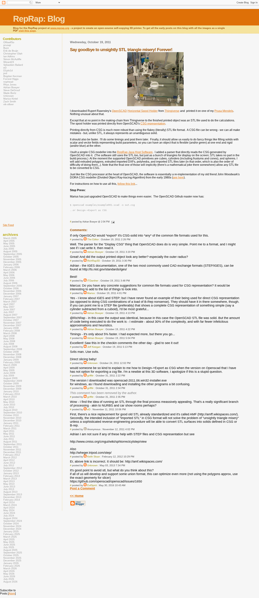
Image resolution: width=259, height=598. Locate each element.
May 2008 (8, 338)
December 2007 (12, 325)
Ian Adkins (9, 56)
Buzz (6, 48)
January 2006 (11, 264)
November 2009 (12, 386)
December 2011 (12, 452)
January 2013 (11, 473)
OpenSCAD (119, 110)
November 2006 (12, 291)
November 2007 (12, 322)
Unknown (92, 363)
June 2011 (9, 436)
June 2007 (9, 309)
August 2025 (10, 550)
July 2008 (8, 344)
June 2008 (9, 341)
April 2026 (9, 571)
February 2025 (11, 534)
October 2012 (11, 470)
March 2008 (10, 333)
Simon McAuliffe (12, 59)
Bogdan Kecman (12, 76)
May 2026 (8, 573)
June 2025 (9, 544)
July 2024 (8, 515)
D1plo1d (8, 70)
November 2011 (12, 449)
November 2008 (12, 354)
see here (178, 177)
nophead (8, 81)
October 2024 (11, 523)
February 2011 (11, 426)
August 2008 (10, 346)
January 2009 (11, 359)
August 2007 (10, 315)
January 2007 (11, 296)
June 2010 (9, 404)
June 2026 (9, 576)
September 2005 (12, 254)
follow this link (126, 183)
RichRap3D (93, 260)
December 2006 (12, 293)
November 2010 (12, 418)
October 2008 (11, 352)
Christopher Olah (12, 53)
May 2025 (8, 542)
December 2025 (12, 560)
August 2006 (10, 283)
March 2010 (10, 396)
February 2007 (11, 299)
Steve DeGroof (11, 90)
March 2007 (10, 301)
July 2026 (8, 579)
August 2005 (10, 251)
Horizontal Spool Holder (143, 110)
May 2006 (8, 275)
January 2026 (11, 563)
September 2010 (12, 412)
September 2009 (12, 381)
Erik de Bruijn (10, 50)
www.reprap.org (59, 28)
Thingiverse (172, 110)
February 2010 (11, 394)
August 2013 (10, 492)
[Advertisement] (13, 164)
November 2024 (12, 526)
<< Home (77, 496)
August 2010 (10, 410)
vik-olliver (8, 104)
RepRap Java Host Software (135, 152)
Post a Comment (82, 488)
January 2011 (10, 423)
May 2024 (8, 510)
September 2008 (12, 349)
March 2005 (10, 238)
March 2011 (10, 428)
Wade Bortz (9, 93)
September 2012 (12, 468)
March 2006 (10, 270)
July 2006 (8, 280)
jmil (5, 73)
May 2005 (8, 243)
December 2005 (12, 262)
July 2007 (8, 312)
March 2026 (10, 568)
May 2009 (8, 370)
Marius (91, 293)
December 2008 (12, 357)
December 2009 (12, 389)
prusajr (7, 45)
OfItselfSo (8, 42)
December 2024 (12, 529)
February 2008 (11, 330)
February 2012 (11, 455)
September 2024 (12, 521)
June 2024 (9, 513)
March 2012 (10, 457)
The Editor (93, 239)
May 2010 (8, 402)
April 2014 (9, 502)
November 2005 (12, 259)
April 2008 (9, 336)
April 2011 (8, 431)
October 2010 (11, 415)
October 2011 (10, 447)
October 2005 (11, 256)
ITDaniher (92, 280)
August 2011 (10, 441)
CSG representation (152, 123)
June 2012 (9, 462)
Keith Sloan (93, 456)
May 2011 (8, 433)
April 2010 (9, 399)
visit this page (27, 30)
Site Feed (8, 225)
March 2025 (10, 536)
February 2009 (11, 362)
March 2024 (10, 505)
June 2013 (9, 486)
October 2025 (11, 555)
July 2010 (8, 407)
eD (88, 409)
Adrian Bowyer (95, 251)
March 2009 (10, 365)
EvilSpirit (92, 485)
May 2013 (8, 484)
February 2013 (11, 476)
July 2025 (8, 547)
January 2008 (11, 328)
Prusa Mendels (223, 110)
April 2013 (9, 481)
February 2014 (11, 499)
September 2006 (12, 285)
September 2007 (12, 317)
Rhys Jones (9, 84)
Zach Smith (9, 101)
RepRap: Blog (39, 18)
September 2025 (12, 552)
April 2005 (9, 241)
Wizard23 (8, 62)
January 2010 (11, 391)
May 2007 (8, 307)
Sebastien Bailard (13, 64)
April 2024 (9, 507)
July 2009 (8, 375)
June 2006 (9, 278)
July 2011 (8, 439)
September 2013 (12, 494)
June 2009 (9, 373)
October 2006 (11, 288)
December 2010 (12, 420)
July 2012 (8, 465)
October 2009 (11, 383)
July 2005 (8, 248)
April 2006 (9, 272)
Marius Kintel (10, 98)
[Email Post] (112, 221)
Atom (11, 593)
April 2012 (9, 460)
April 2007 (9, 304)
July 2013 (8, 489)
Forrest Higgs (10, 79)
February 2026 (11, 566)
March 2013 (10, 478)
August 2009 (10, 378)
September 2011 (12, 444)
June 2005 (9, 246)
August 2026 (10, 581)
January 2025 (11, 531)
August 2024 (10, 518)
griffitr (90, 375)
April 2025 (9, 539)
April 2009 (9, 367)
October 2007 (11, 320)
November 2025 (12, 558)
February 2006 (11, 267)
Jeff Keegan (94, 346)
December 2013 (12, 497)
